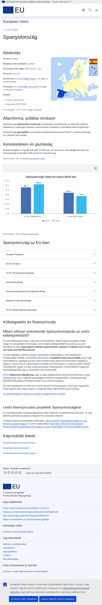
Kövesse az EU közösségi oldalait (18, 532)
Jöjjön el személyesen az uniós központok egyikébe (26, 519)
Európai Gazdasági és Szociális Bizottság (25, 291)
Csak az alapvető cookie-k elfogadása (58, 599)
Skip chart (30, 168)
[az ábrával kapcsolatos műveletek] (95, 168)
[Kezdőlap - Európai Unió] (13, 9)
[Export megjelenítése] (56, 221)
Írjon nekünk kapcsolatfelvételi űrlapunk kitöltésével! (26, 516)
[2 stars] (7, 472)
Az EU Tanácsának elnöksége (20, 273)
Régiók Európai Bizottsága (18, 301)
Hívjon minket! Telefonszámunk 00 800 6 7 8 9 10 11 (26, 508)
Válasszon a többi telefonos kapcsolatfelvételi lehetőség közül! (30, 512)
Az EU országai (12, 30)
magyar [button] (84, 10)
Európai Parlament (15, 254)
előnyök (32, 355)
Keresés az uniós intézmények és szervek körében (25, 571)
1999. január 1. (30, 79)
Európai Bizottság (14, 282)
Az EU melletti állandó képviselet (21, 310)
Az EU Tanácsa (13, 264)
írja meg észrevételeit (41, 473)
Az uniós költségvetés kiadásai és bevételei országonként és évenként (34, 394)
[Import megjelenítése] (46, 221)
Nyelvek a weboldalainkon (14, 544)
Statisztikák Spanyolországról (16, 448)
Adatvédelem (9, 548)
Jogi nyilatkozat (10, 552)
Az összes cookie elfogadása (23, 599)
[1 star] (5, 472)
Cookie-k (7, 555)
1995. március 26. (30, 87)
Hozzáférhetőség (10, 559)
